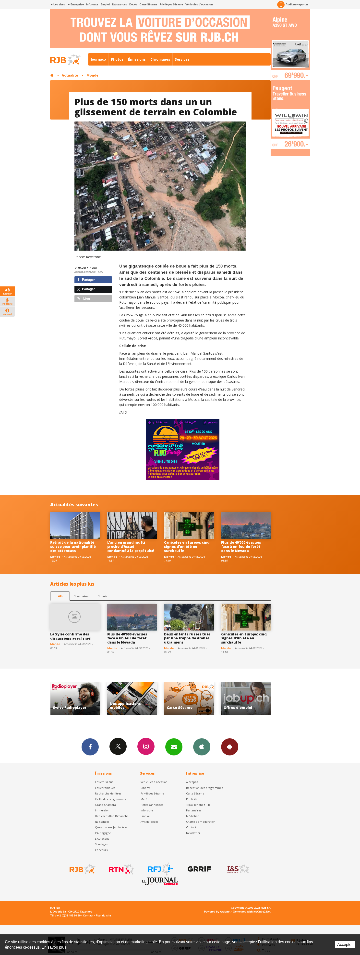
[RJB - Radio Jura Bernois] (82, 869)
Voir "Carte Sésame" (132, 698)
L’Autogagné (103, 832)
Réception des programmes (204, 787)
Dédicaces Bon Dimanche (112, 816)
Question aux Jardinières (111, 827)
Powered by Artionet (217, 911)
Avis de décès (149, 821)
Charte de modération (201, 821)
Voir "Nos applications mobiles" (75, 698)
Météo (145, 799)
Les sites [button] (59, 4)
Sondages (101, 844)
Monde (92, 75)
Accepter (345, 944)
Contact (191, 827)
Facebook (90, 746)
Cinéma (146, 787)
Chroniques (160, 59)
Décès (133, 4)
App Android (229, 746)
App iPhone (201, 746)
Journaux (98, 59)
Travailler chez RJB (198, 804)
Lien (86, 298)
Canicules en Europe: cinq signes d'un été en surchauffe (187, 546)
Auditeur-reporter (297, 4)
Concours (101, 849)
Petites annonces (152, 804)
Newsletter (193, 832)
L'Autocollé (102, 838)
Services (182, 59)
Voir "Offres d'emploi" (189, 698)
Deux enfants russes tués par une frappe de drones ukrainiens (187, 638)
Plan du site (103, 915)
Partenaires (193, 810)
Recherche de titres (108, 793)
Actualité (70, 75)
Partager (88, 280)
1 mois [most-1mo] (102, 596)
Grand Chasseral (106, 804)
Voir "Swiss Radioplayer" (246, 698)
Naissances (119, 4)
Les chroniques (105, 787)
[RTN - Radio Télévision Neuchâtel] (121, 869)
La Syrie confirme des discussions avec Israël (71, 636)
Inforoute (92, 4)
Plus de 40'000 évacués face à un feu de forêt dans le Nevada (241, 546)
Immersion (102, 810)
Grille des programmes (110, 799)
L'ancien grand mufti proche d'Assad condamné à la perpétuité (130, 546)
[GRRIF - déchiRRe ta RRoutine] (199, 869)
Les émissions (104, 781)
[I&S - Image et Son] (238, 869)
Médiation (192, 816)
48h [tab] (60, 596)
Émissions (137, 59)
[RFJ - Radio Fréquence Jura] (160, 869)
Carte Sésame (148, 4)
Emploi (105, 4)
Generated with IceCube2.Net (252, 911)
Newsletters (173, 746)
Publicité (192, 799)
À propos (192, 781)
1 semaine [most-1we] (81, 596)
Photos (117, 59)
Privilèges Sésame (171, 4)
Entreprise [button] (77, 4)
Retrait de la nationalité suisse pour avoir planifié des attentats (73, 546)
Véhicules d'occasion (199, 4)
